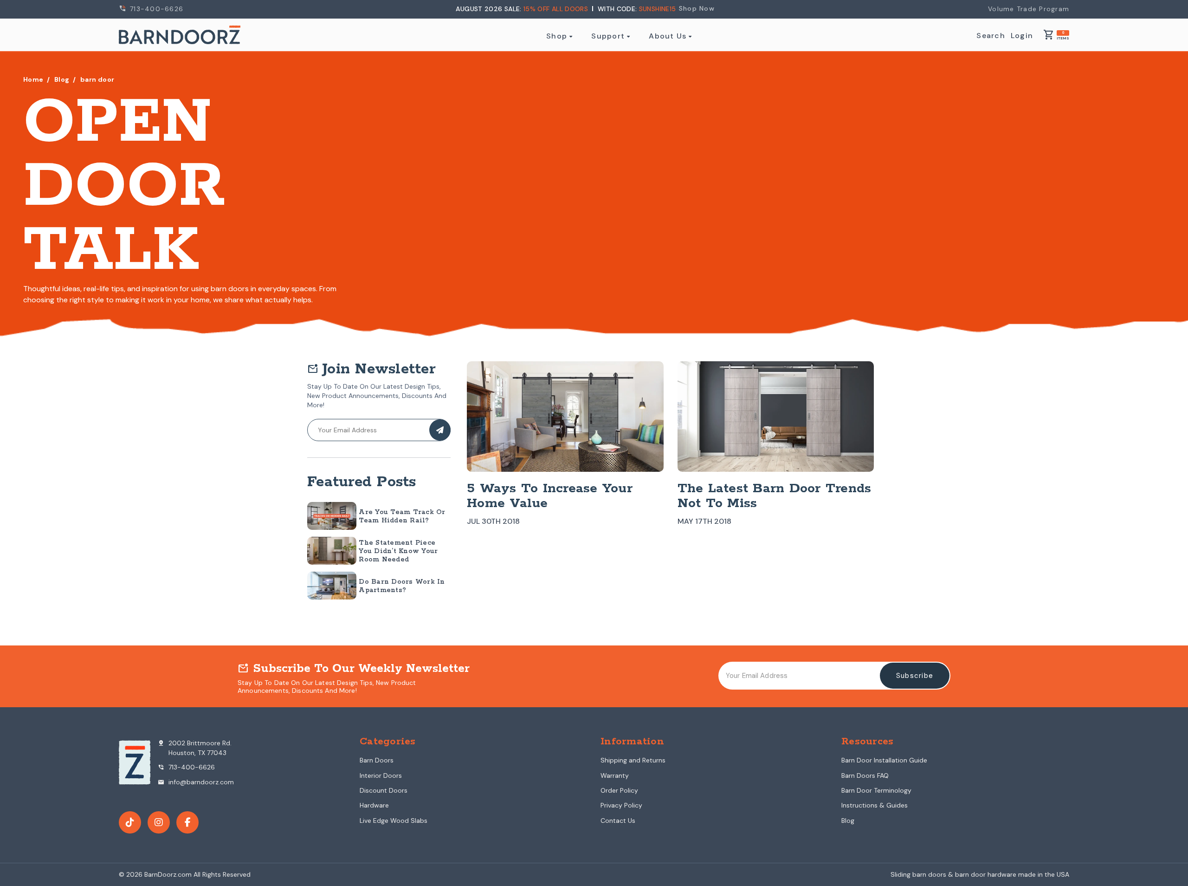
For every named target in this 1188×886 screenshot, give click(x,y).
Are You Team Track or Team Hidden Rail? (402, 516)
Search (990, 35)
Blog (847, 820)
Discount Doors (383, 790)
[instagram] (159, 822)
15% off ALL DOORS (556, 9)
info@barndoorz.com (195, 782)
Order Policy (619, 790)
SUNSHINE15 (657, 9)
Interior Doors (381, 775)
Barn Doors (377, 760)
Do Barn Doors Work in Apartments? (402, 586)
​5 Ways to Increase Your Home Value (550, 496)
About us (667, 36)
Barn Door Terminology (876, 790)
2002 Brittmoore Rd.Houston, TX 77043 (194, 748)
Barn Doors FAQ (865, 775)
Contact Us (617, 820)
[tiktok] (130, 822)
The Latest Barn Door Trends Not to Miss (775, 496)
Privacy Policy (621, 805)
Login (1022, 35)
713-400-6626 (155, 9)
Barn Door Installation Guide (884, 760)
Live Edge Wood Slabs (393, 820)
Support (608, 36)
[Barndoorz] (179, 35)
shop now (697, 8)
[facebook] (187, 822)
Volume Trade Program (1028, 9)
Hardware (374, 805)
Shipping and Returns (632, 760)
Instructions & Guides (874, 805)
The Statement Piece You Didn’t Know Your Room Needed (398, 551)
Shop (556, 36)
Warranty (614, 775)
